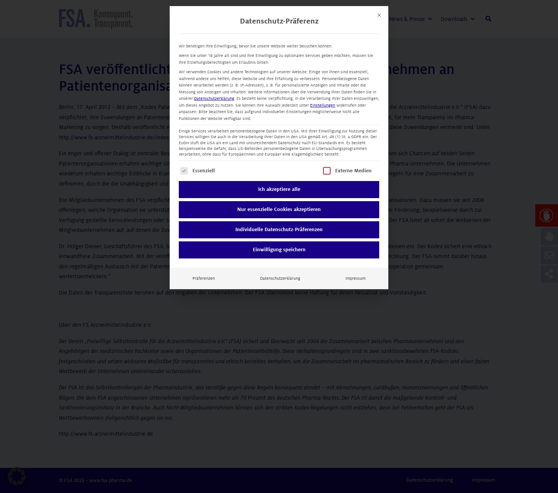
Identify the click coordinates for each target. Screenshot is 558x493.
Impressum (355, 278)
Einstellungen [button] (322, 105)
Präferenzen (203, 278)
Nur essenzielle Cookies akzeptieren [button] (279, 209)
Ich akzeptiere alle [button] (279, 189)
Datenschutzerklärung (214, 98)
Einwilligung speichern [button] (279, 249)
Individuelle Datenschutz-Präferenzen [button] (279, 229)
